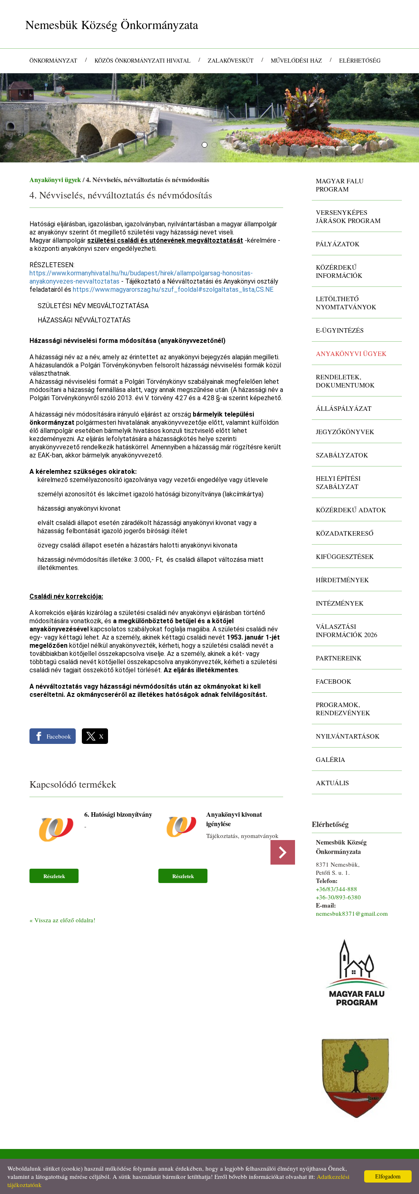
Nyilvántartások (348, 736)
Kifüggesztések (345, 556)
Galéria (330, 759)
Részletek (54, 876)
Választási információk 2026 (346, 630)
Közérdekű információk (339, 271)
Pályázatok (338, 243)
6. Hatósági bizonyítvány (118, 814)
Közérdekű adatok (351, 509)
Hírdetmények (342, 579)
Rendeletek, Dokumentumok (345, 380)
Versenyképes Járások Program (348, 216)
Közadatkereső (345, 533)
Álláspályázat (344, 408)
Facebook (333, 681)
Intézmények (340, 603)
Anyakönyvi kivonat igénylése (234, 818)
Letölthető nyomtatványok (346, 302)
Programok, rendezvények (343, 708)
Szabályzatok (342, 455)
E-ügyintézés (340, 330)
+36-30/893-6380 (338, 897)
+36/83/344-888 (336, 889)
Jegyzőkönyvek (345, 431)
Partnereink (339, 657)
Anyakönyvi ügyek (55, 179)
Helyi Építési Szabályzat (338, 482)
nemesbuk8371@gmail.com (352, 913)
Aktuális (332, 782)
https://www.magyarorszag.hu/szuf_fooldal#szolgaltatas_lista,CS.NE (173, 289)
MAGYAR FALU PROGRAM (340, 184)
